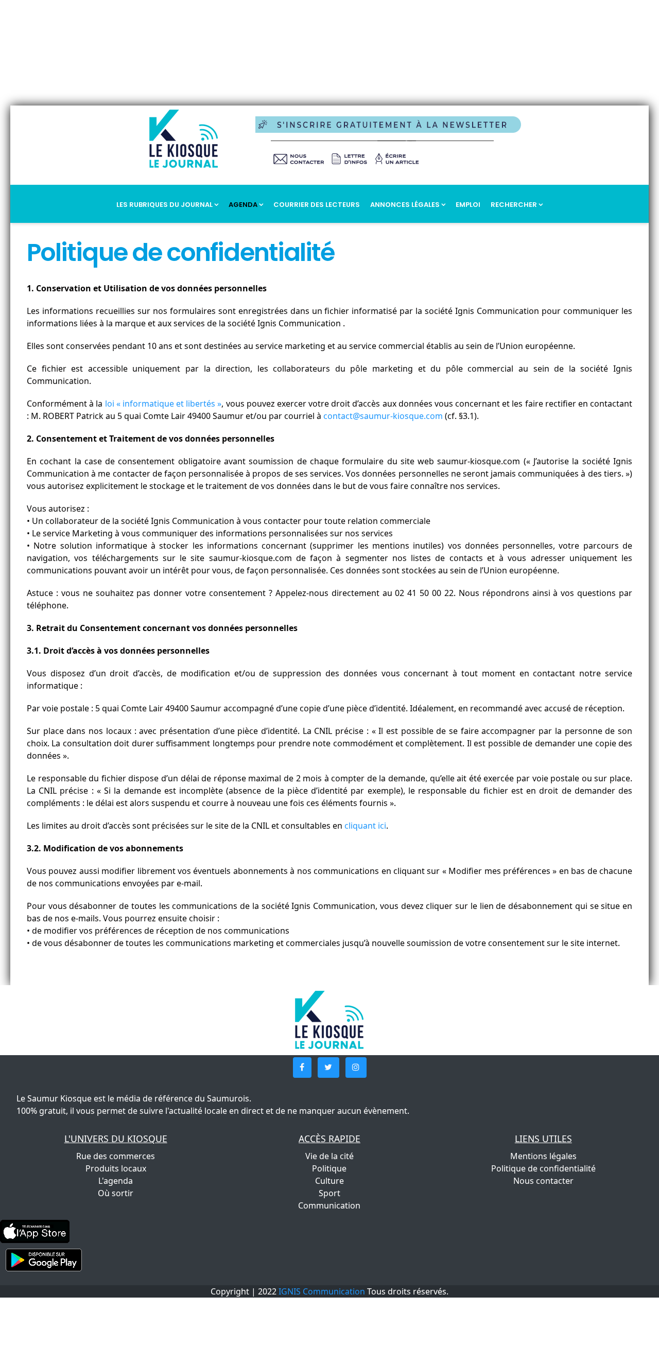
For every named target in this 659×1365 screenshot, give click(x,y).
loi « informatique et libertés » (163, 403)
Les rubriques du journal (165, 204)
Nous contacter (543, 1180)
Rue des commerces (115, 1156)
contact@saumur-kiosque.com (383, 416)
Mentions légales (543, 1156)
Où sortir (115, 1193)
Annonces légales (405, 204)
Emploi (468, 204)
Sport (329, 1193)
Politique (329, 1168)
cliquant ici (365, 825)
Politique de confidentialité (543, 1168)
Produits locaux (115, 1168)
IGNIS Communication (322, 1291)
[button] (302, 1067)
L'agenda (115, 1180)
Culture (329, 1180)
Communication (329, 1205)
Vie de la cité (329, 1156)
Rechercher (515, 204)
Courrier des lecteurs (316, 204)
